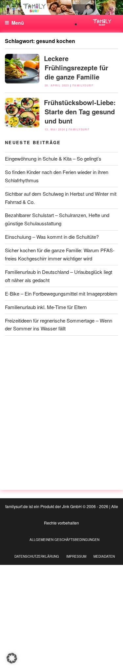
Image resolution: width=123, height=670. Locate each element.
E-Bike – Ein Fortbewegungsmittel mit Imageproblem (61, 293)
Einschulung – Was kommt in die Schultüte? (52, 236)
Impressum (76, 556)
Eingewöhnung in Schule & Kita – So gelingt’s (53, 158)
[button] (12, 658)
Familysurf (83, 85)
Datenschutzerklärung (36, 556)
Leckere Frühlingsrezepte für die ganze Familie (76, 67)
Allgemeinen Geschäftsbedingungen (64, 539)
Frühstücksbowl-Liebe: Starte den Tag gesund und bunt (80, 111)
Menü (17, 22)
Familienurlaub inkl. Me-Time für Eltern (46, 306)
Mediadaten (104, 556)
